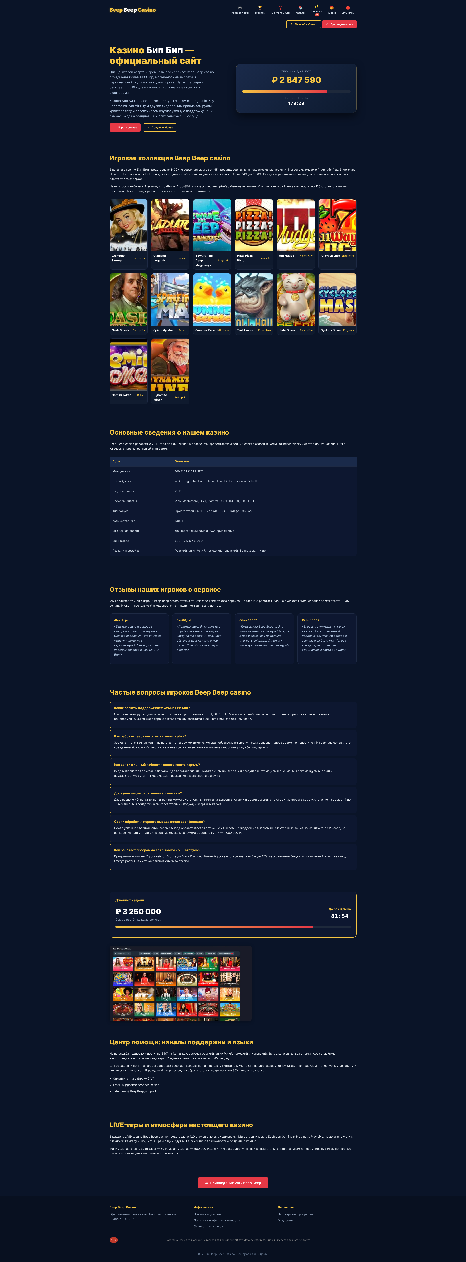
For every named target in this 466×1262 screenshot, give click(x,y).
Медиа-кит (285, 1220)
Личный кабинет (306, 24)
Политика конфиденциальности (217, 1220)
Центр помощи (280, 9)
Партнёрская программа (295, 1214)
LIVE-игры (348, 9)
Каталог (300, 9)
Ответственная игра (208, 1226)
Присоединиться (341, 24)
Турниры (260, 9)
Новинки (316, 10)
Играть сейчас (127, 127)
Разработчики (240, 9)
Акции (332, 9)
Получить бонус (162, 127)
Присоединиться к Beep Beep (235, 1183)
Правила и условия (208, 1214)
